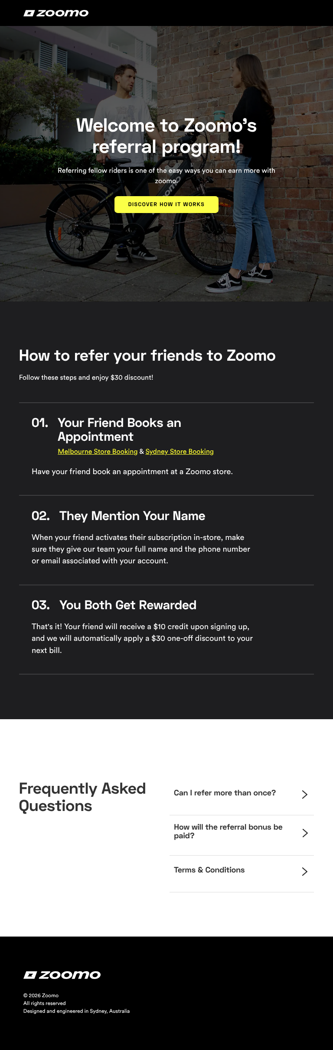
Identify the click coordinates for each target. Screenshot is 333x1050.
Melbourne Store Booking (97, 452)
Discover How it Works (166, 204)
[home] (55, 13)
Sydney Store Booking (179, 452)
